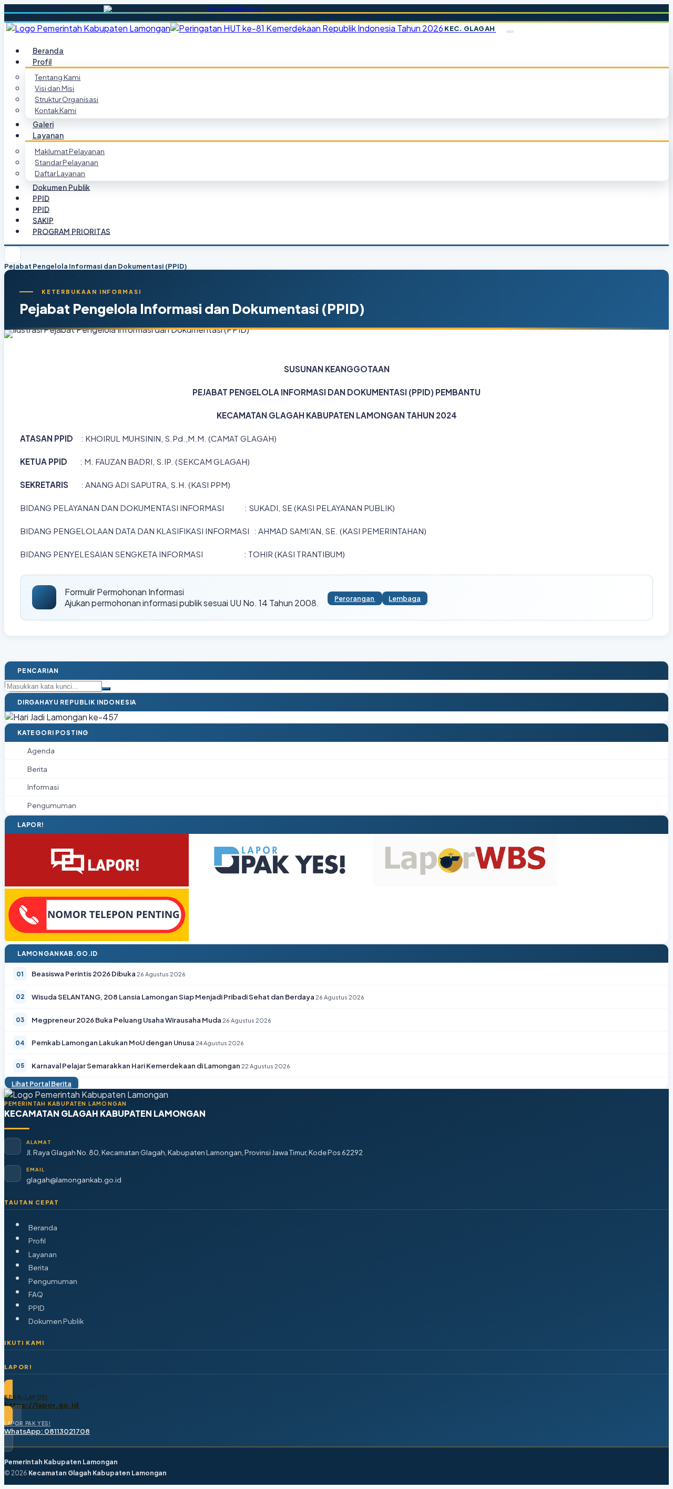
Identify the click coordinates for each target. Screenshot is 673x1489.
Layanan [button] (48, 135)
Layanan (42, 1254)
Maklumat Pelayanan (70, 151)
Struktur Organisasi (66, 99)
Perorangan (354, 598)
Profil (37, 1240)
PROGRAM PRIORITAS (71, 231)
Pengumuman (52, 1281)
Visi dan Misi (54, 88)
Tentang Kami (57, 77)
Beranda (42, 1227)
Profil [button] (42, 61)
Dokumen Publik (61, 186)
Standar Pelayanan (66, 162)
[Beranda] (12, 254)
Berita (38, 1267)
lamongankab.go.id (234, 8)
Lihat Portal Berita (42, 1083)
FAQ (35, 1294)
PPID (36, 1307)
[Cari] (106, 688)
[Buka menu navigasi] (510, 31)
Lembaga (405, 598)
